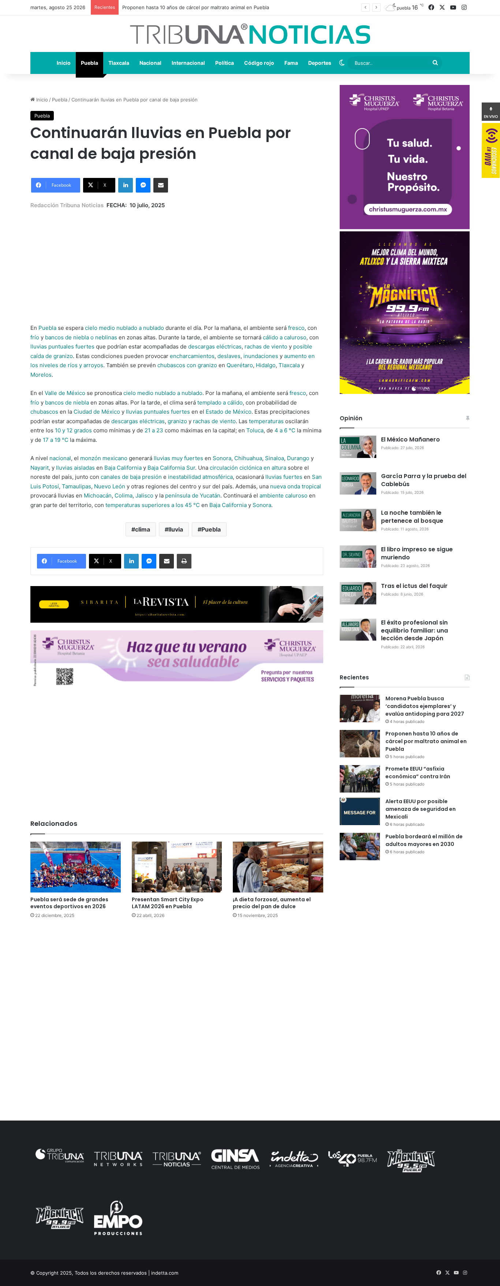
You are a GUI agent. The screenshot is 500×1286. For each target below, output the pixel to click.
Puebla (89, 63)
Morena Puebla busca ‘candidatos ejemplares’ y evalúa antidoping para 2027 (424, 706)
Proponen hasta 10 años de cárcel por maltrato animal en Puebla (426, 741)
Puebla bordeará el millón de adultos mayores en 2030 (424, 840)
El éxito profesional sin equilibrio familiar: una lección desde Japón (414, 630)
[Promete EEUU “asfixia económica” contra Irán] (360, 779)
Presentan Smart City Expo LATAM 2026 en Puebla (168, 903)
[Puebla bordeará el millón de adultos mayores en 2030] (360, 846)
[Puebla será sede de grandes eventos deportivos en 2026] (75, 867)
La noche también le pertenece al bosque (412, 517)
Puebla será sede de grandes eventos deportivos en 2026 (69, 903)
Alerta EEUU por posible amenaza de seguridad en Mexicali (420, 809)
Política (224, 63)
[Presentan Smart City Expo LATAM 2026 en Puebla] (177, 867)
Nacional (150, 63)
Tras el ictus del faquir (414, 586)
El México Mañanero (410, 439)
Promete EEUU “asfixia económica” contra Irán (417, 772)
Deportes (319, 63)
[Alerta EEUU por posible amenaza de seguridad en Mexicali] (360, 811)
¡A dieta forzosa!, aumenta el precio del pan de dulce (272, 903)
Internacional (188, 63)
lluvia (175, 529)
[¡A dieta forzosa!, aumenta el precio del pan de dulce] (278, 867)
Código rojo (259, 63)
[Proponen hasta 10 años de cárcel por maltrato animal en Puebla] (360, 743)
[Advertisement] (176, 261)
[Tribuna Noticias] (249, 33)
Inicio (64, 63)
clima (142, 529)
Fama (291, 63)
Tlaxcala (118, 63)
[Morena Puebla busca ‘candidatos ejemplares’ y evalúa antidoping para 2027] (360, 708)
